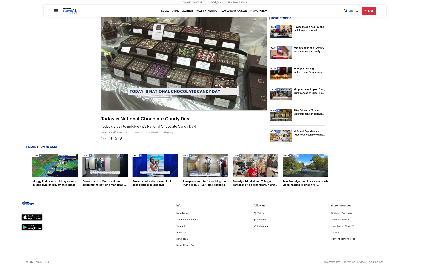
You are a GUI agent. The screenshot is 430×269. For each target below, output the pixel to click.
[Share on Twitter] (116, 138)
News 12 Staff (108, 132)
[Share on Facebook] (111, 138)
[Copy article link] (120, 138)
